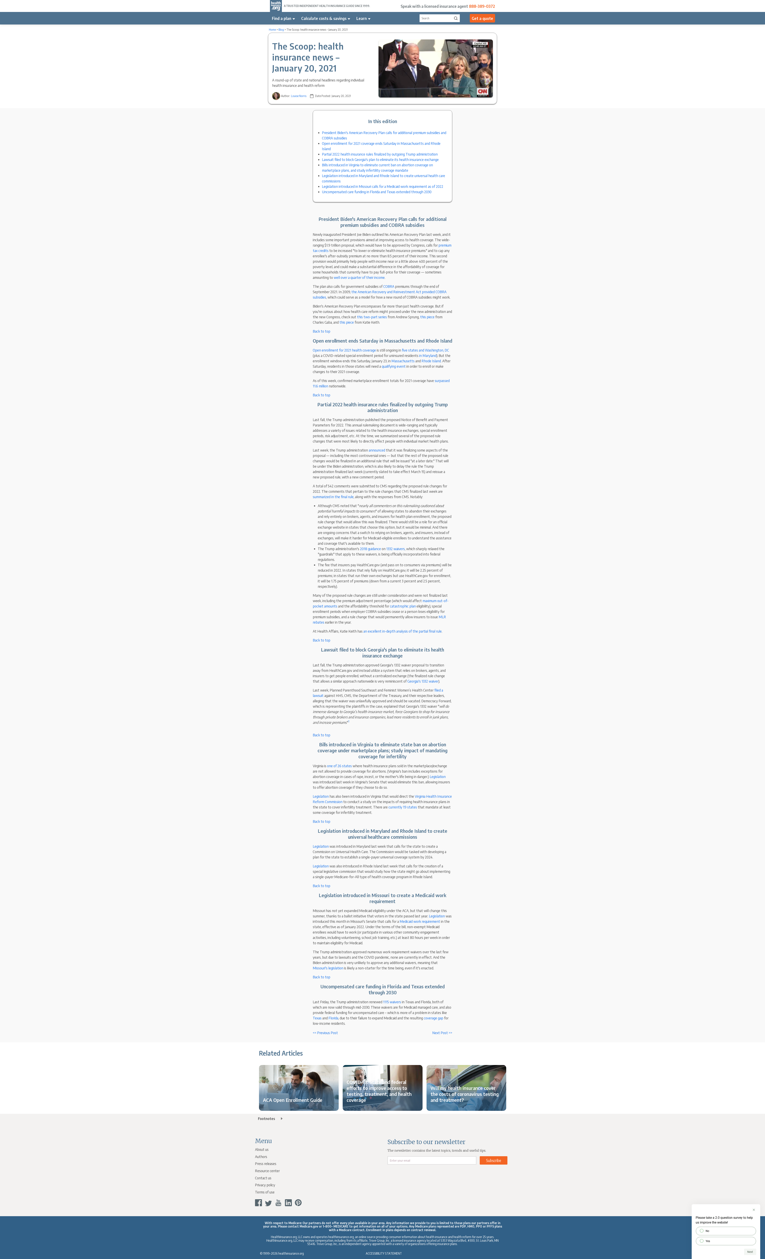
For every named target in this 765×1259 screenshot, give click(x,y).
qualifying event (394, 366)
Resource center (267, 1170)
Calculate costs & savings (323, 18)
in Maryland (427, 355)
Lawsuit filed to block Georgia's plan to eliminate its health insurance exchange (380, 159)
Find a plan (281, 18)
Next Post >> (442, 1032)
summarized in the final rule (333, 496)
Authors (261, 1156)
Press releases (265, 1163)
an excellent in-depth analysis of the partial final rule (402, 631)
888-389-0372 (482, 6)
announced (377, 450)
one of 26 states (339, 765)
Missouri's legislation (328, 968)
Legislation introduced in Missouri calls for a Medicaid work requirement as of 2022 (382, 186)
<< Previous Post (325, 1032)
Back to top (321, 331)
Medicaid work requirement (420, 921)
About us (262, 1149)
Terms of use (265, 1192)
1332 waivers (395, 548)
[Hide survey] (753, 1209)
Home (272, 29)
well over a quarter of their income (359, 277)
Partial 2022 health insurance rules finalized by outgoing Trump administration (380, 154)
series (382, 317)
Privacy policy (265, 1185)
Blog (281, 29)
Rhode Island (431, 361)
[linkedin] (288, 1202)
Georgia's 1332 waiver (422, 681)
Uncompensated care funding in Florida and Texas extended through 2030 (377, 191)
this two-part (367, 317)
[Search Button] (456, 18)
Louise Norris (298, 96)
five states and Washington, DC (425, 350)
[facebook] (258, 1202)
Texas (317, 1018)
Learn (361, 18)
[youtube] (278, 1202)
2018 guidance (370, 548)
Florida (333, 1018)
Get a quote (482, 18)
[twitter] (268, 1202)
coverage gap (433, 1018)
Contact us (263, 1178)
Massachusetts (403, 361)
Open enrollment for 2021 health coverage (344, 350)
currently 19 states (402, 807)
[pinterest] (298, 1202)
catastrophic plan (403, 606)
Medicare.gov (309, 1226)
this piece (427, 317)
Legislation (438, 776)
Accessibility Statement (384, 1253)
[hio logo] (276, 6)
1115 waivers (392, 1001)
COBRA (388, 286)
